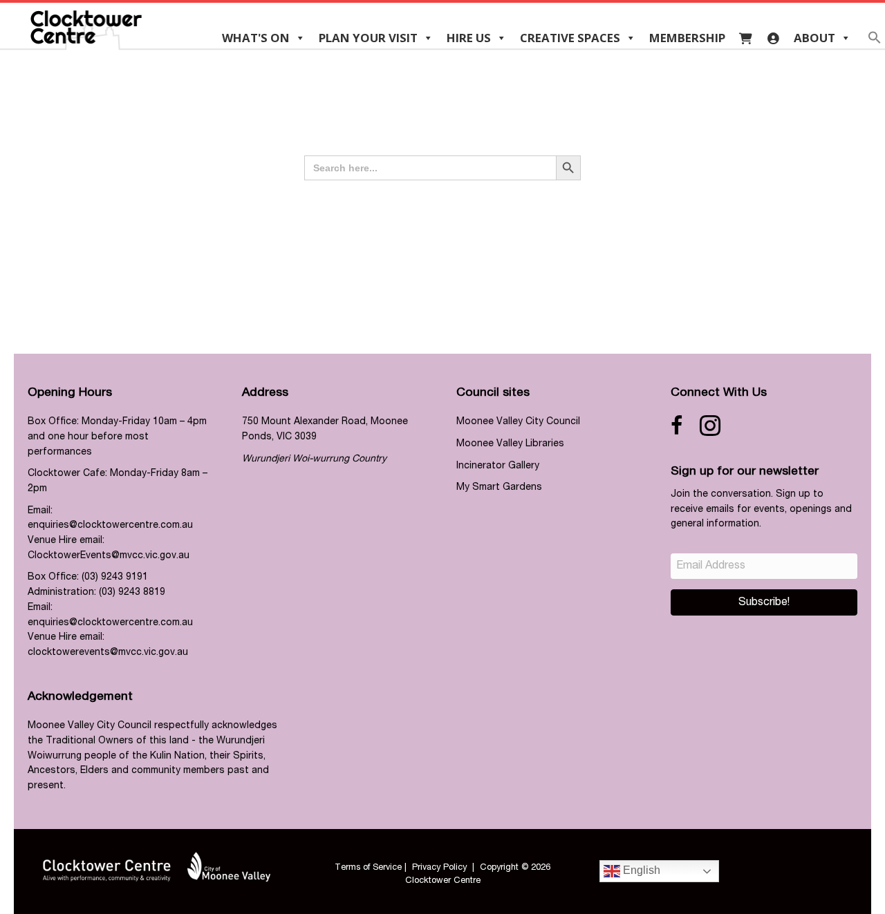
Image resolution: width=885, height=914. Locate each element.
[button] (875, 42)
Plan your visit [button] (368, 38)
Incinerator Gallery (497, 466)
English (640, 870)
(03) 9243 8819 (132, 593)
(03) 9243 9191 (115, 577)
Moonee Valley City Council (518, 422)
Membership (687, 38)
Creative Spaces (570, 38)
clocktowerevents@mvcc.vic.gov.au (108, 653)
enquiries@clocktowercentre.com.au (110, 526)
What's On (256, 38)
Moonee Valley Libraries (510, 444)
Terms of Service (368, 868)
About (814, 38)
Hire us (469, 38)
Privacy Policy (439, 868)
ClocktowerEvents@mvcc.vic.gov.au (108, 556)
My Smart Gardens (499, 488)
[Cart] (746, 38)
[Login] (773, 38)
